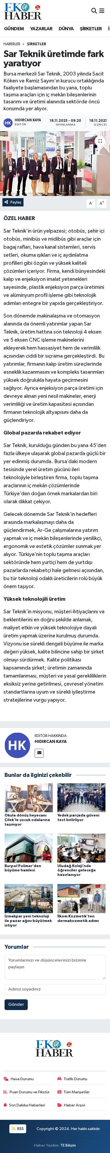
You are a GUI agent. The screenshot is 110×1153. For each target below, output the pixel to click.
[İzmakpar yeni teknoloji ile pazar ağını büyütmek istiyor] (29, 898)
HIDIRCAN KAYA (51, 741)
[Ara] (94, 11)
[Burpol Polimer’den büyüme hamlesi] (29, 848)
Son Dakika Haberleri (27, 1105)
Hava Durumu (22, 1079)
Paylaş (15, 202)
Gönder (16, 1004)
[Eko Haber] (23, 11)
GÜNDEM (14, 29)
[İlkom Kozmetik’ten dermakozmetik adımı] (81, 898)
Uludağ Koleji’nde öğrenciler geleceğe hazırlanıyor (76, 870)
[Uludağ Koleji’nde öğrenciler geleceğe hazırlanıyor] (81, 848)
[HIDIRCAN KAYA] (17, 745)
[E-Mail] (39, 753)
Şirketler (36, 44)
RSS (20, 1129)
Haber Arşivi (74, 1105)
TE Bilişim (68, 1145)
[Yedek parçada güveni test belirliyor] (81, 797)
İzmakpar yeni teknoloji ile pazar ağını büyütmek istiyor (28, 920)
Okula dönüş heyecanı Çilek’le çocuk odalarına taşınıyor (27, 820)
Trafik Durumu (75, 1079)
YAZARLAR (41, 29)
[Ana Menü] (101, 11)
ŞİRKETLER (91, 29)
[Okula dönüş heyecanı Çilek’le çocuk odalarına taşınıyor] (29, 797)
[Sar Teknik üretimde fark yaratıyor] (55, 163)
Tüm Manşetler (77, 1092)
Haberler (11, 44)
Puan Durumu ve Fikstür (30, 1092)
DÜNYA (66, 29)
